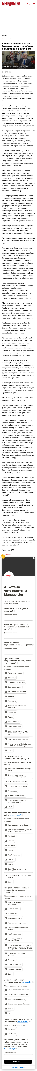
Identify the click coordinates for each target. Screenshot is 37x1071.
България (4, 35)
